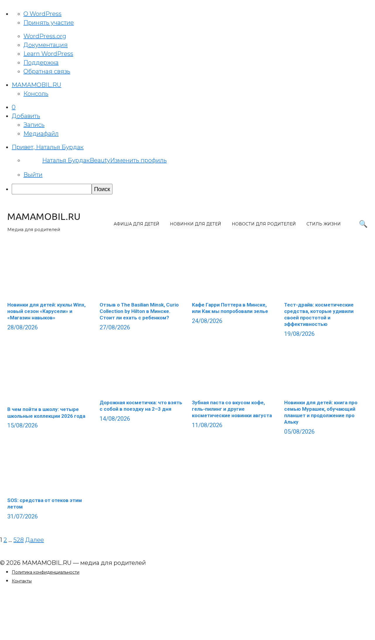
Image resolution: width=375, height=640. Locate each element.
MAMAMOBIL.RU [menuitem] (36, 84)
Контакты (22, 581)
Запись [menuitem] (34, 124)
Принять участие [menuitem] (48, 22)
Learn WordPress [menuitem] (48, 53)
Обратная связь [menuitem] (46, 71)
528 (18, 539)
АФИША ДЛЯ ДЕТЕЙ (136, 224)
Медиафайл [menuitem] (41, 133)
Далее (34, 539)
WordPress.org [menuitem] (44, 36)
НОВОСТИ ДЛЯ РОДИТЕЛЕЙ (264, 224)
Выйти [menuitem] (32, 174)
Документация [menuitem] (45, 44)
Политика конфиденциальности (45, 572)
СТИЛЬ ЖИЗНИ (323, 224)
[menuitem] (14, 107)
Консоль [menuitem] (35, 93)
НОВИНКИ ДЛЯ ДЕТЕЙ (195, 224)
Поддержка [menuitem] (41, 62)
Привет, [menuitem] (47, 147)
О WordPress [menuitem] (42, 13)
